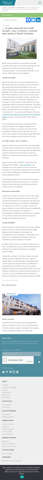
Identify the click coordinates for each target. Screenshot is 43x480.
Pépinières (5, 441)
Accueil (5, 7)
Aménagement (7, 405)
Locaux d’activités (8, 424)
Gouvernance (6, 392)
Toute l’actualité (7, 453)
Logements (5, 427)
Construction (6, 407)
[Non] (40, 472)
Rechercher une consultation (11, 461)
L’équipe (5, 390)
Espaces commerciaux (9, 446)
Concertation (6, 414)
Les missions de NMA (9, 387)
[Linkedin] (38, 20)
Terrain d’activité (7, 434)
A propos (5, 385)
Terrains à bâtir (7, 432)
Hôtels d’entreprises (8, 444)
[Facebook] (28, 20)
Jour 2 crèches (25, 165)
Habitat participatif (8, 417)
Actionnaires (6, 395)
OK (22, 477)
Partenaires (5, 397)
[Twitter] (33, 20)
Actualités (12, 7)
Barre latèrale (7, 15)
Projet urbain (20, 7)
